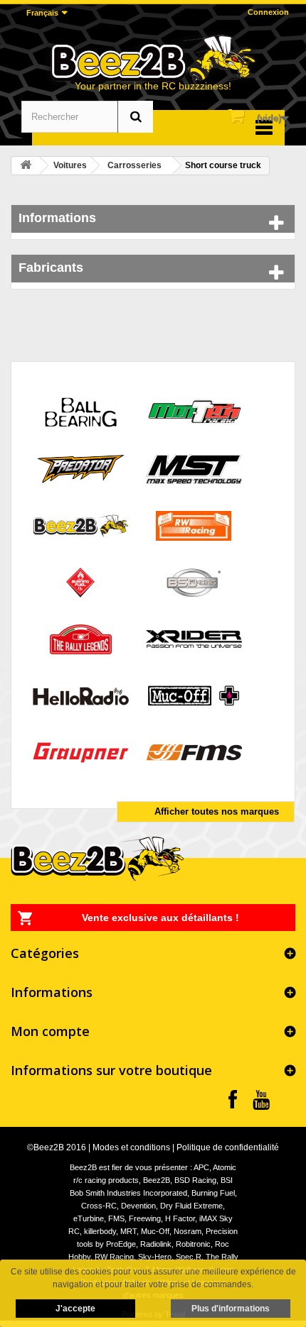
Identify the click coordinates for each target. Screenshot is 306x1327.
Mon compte (50, 1031)
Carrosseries (134, 165)
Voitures (70, 165)
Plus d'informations (230, 1309)
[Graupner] (81, 752)
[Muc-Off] (194, 695)
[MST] (194, 468)
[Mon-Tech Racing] (194, 411)
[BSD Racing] (194, 581)
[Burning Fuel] (81, 581)
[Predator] (81, 468)
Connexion (268, 12)
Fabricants (51, 267)
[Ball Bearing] (81, 411)
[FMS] (194, 752)
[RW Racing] (194, 524)
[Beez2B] (153, 59)
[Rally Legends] (81, 638)
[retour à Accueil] (25, 166)
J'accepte (75, 1309)
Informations (57, 218)
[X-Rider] (194, 638)
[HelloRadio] (81, 695)
